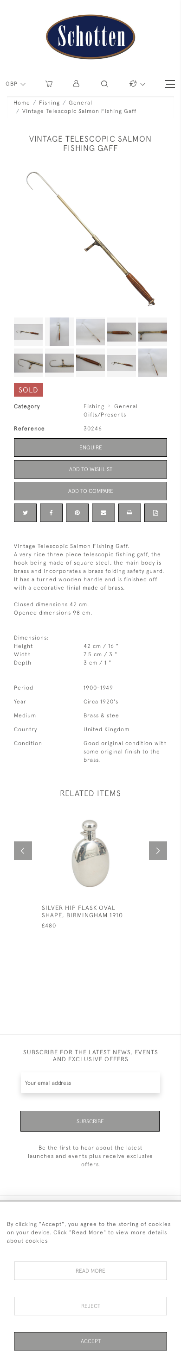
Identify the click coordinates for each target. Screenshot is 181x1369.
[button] (77, 84)
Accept (91, 1341)
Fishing (49, 103)
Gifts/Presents (105, 414)
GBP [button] (12, 84)
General (80, 103)
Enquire (90, 447)
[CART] (49, 84)
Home (21, 103)
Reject (90, 1306)
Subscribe (90, 1121)
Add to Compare (90, 491)
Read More (90, 1271)
